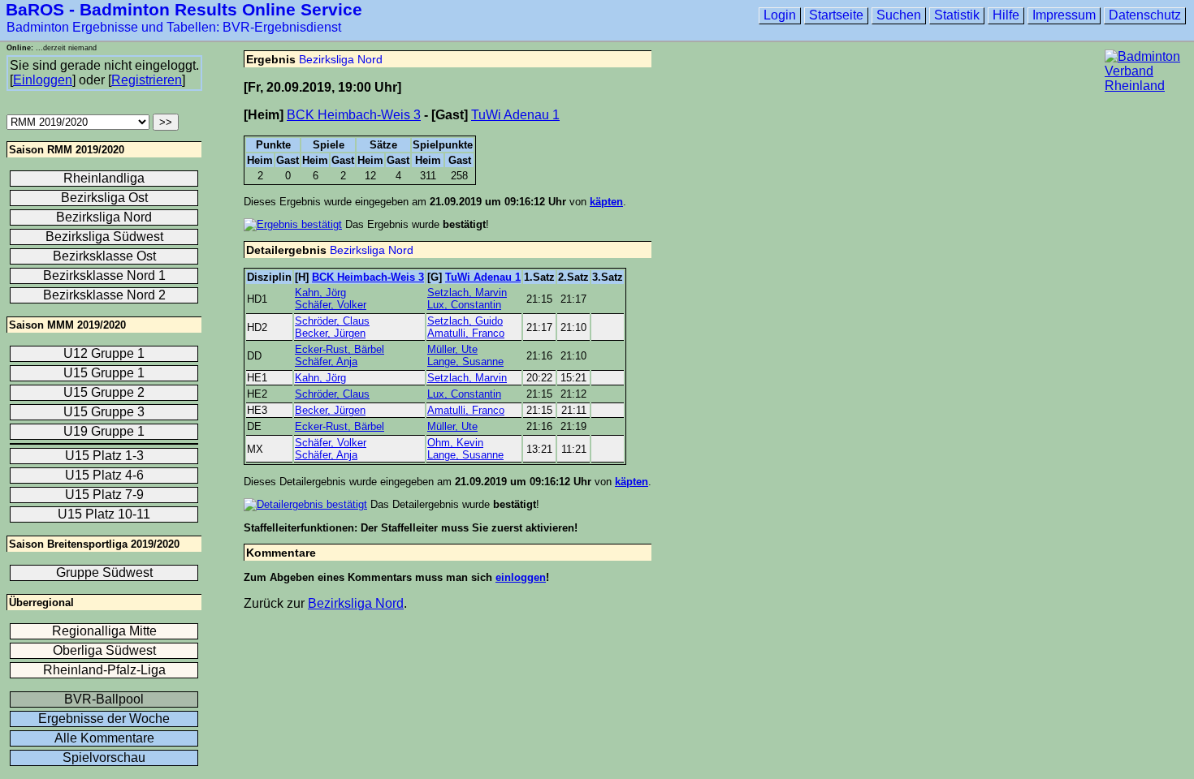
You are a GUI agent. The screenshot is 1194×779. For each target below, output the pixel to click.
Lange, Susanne (465, 361)
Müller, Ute (452, 349)
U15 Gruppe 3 (104, 412)
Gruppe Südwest (104, 572)
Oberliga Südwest (104, 650)
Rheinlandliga (104, 178)
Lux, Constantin (464, 305)
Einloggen (42, 80)
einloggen (520, 577)
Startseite (836, 15)
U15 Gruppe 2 (104, 392)
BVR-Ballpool (104, 699)
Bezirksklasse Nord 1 (104, 275)
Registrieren (146, 80)
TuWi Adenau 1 (515, 115)
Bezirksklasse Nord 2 (104, 295)
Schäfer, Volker (330, 305)
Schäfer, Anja (326, 361)
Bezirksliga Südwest (104, 236)
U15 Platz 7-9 (104, 494)
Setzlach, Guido (465, 321)
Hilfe (1006, 15)
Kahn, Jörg (320, 292)
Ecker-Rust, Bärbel (339, 349)
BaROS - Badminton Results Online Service (184, 9)
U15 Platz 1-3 (104, 456)
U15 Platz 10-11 (104, 514)
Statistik (957, 15)
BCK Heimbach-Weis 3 (354, 115)
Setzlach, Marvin (467, 292)
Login (780, 15)
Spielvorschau (104, 757)
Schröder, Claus (332, 321)
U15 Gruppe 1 (104, 373)
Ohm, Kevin (455, 443)
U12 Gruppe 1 (104, 353)
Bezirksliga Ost (104, 197)
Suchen (898, 15)
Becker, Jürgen (330, 333)
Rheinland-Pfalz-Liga (104, 670)
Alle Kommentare (104, 738)
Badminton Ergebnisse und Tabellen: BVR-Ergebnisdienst (173, 27)
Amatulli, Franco (465, 333)
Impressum (1064, 15)
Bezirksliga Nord (341, 59)
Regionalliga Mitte (104, 631)
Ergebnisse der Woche (104, 718)
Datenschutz (1145, 15)
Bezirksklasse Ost (104, 256)
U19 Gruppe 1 (104, 431)
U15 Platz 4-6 (104, 475)
